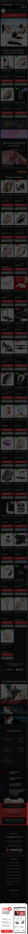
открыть (6, 931)
